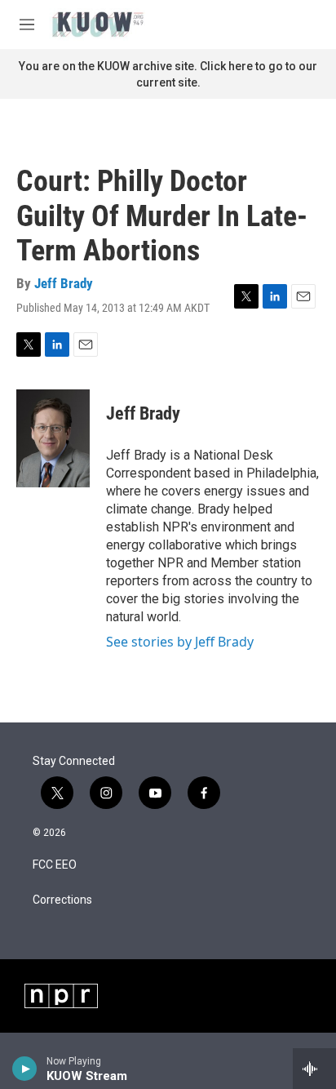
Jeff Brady (63, 283)
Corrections (62, 900)
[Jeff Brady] (53, 438)
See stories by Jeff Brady (180, 642)
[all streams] (314, 1068)
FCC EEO (55, 865)
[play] (25, 1068)
